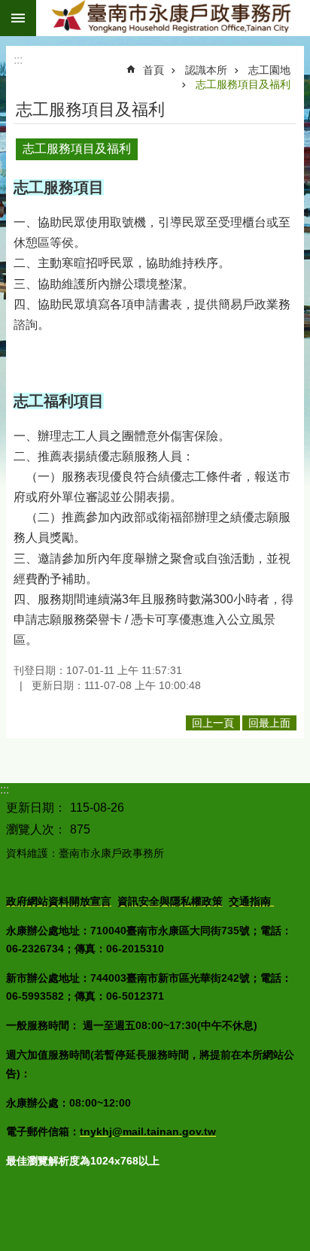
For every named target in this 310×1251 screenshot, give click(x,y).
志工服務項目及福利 (243, 84)
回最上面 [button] (269, 723)
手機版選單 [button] (18, 18)
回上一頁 (213, 723)
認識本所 (206, 70)
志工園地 (269, 70)
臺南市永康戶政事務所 (173, 18)
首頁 (153, 70)
